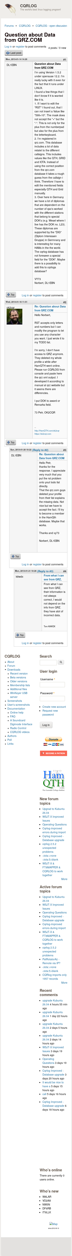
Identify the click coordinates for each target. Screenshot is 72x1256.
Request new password (50, 712)
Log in (8, 46)
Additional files (18, 689)
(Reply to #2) (40, 450)
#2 (64, 302)
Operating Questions (54, 824)
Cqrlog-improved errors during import (54, 830)
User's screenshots (18, 704)
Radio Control (18, 728)
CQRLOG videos (20, 732)
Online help (16, 712)
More (64, 879)
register (20, 46)
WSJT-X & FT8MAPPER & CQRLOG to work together (52, 869)
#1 (64, 59)
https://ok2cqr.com (43, 433)
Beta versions (18, 677)
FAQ (12, 716)
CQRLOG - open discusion (51, 25)
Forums (9, 25)
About (10, 662)
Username (47, 679)
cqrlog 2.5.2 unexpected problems (49, 847)
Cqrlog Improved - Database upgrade (53, 838)
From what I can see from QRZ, (54, 577)
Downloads (13, 669)
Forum (11, 665)
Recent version (19, 673)
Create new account (54, 706)
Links (10, 743)
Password (47, 693)
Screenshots (14, 701)
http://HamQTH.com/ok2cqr (47, 430)
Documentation (16, 708)
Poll (9, 740)
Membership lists (20, 685)
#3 (64, 450)
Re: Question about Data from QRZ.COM (50, 308)
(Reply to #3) (45, 571)
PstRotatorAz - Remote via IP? (51, 961)
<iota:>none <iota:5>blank (50, 857)
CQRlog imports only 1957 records (54, 976)
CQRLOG (28, 5)
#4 (64, 571)
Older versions (18, 681)
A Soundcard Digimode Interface (21, 722)
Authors (11, 736)
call (44, 1094)
